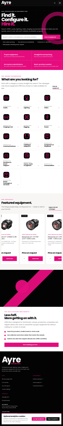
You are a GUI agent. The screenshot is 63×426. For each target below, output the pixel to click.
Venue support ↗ (37, 382)
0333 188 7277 (5, 397)
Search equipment (50, 37)
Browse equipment (7, 379)
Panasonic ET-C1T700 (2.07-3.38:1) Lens (27, 238)
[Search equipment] (55, 3)
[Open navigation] (60, 3)
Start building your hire (30, 345)
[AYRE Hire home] (6, 3)
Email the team (6, 400)
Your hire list (5, 382)
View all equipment (55, 87)
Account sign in (6, 386)
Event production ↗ (38, 379)
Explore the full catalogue (53, 208)
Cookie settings (6, 389)
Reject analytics (53, 419)
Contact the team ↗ (38, 386)
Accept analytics (38, 419)
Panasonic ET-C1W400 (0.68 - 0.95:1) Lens (53, 238)
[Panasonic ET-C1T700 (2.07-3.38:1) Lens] (29, 224)
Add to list (32, 258)
